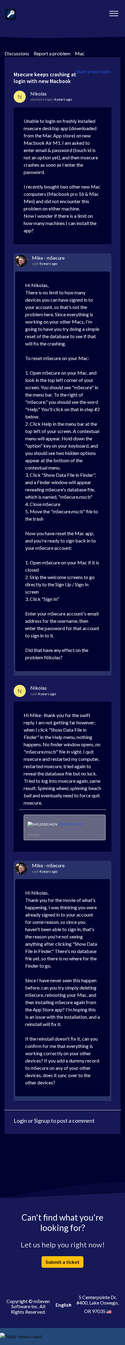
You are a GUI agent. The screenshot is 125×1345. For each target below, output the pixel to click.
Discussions (17, 53)
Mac (80, 53)
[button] (113, 12)
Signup (42, 1120)
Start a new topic (93, 71)
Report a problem (52, 53)
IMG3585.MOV (70, 824)
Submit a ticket (62, 1262)
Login (20, 1120)
